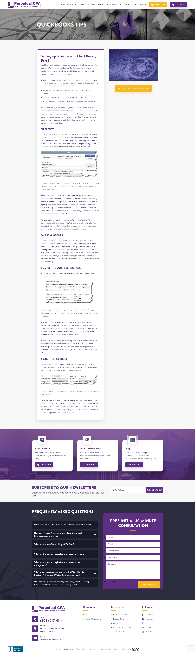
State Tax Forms (119, 632)
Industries (96, 5)
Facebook (149, 615)
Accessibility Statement (110, 649)
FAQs (87, 615)
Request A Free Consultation (133, 88)
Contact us (89, 464)
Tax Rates (116, 623)
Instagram (149, 619)
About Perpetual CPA (64, 5)
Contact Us (129, 5)
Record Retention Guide (122, 628)
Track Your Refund (120, 615)
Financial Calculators (93, 619)
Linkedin (149, 628)
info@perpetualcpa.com (51, 639)
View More (134, 464)
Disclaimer (93, 649)
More (141, 5)
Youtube (149, 632)
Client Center (112, 5)
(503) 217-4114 (180, 4)
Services (83, 5)
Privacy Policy (81, 649)
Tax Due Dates (118, 619)
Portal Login (159, 4)
